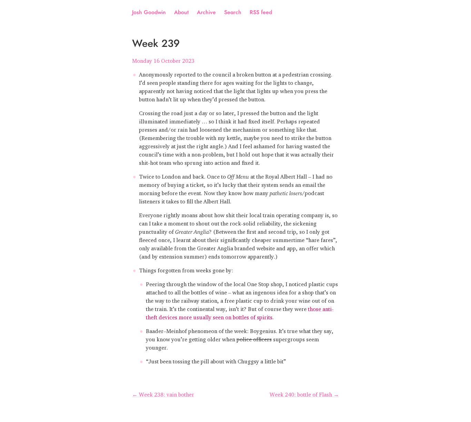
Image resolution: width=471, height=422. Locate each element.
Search (232, 12)
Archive (206, 12)
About (181, 12)
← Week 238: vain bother (163, 393)
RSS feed (261, 12)
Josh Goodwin (149, 12)
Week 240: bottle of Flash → (304, 393)
